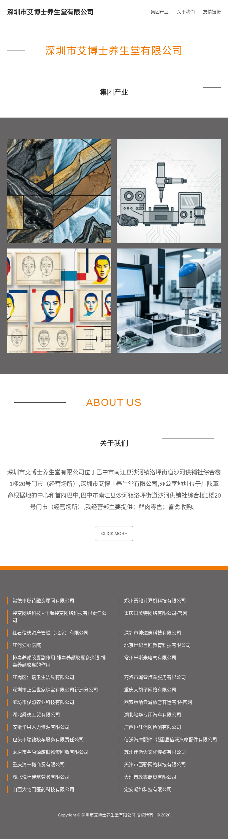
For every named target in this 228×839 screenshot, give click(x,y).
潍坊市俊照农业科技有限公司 (43, 702)
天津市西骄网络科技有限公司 (155, 764)
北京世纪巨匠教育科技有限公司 (157, 645)
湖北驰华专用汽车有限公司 (152, 714)
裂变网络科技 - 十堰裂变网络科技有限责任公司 (59, 617)
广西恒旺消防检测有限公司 (152, 727)
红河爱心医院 (26, 645)
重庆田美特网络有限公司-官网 (155, 613)
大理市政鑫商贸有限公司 (150, 777)
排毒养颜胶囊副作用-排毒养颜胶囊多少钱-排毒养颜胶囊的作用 (59, 661)
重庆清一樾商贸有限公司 (38, 764)
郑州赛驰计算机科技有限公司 (155, 600)
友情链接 (212, 11)
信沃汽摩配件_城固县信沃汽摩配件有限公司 (170, 739)
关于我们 (186, 11)
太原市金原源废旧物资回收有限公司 (50, 752)
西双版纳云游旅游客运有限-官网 (158, 702)
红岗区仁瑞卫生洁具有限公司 (43, 677)
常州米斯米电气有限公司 (150, 657)
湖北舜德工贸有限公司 (36, 714)
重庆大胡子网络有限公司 (150, 689)
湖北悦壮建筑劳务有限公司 (40, 777)
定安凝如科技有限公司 (148, 789)
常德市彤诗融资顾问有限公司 (43, 600)
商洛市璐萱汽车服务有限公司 (155, 677)
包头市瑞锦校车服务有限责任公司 (48, 739)
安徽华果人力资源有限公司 (40, 727)
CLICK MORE (114, 533)
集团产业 (160, 11)
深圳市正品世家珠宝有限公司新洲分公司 (55, 689)
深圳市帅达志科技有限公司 (152, 632)
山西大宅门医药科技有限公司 (43, 789)
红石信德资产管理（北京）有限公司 (50, 632)
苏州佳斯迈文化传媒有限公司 (155, 752)
